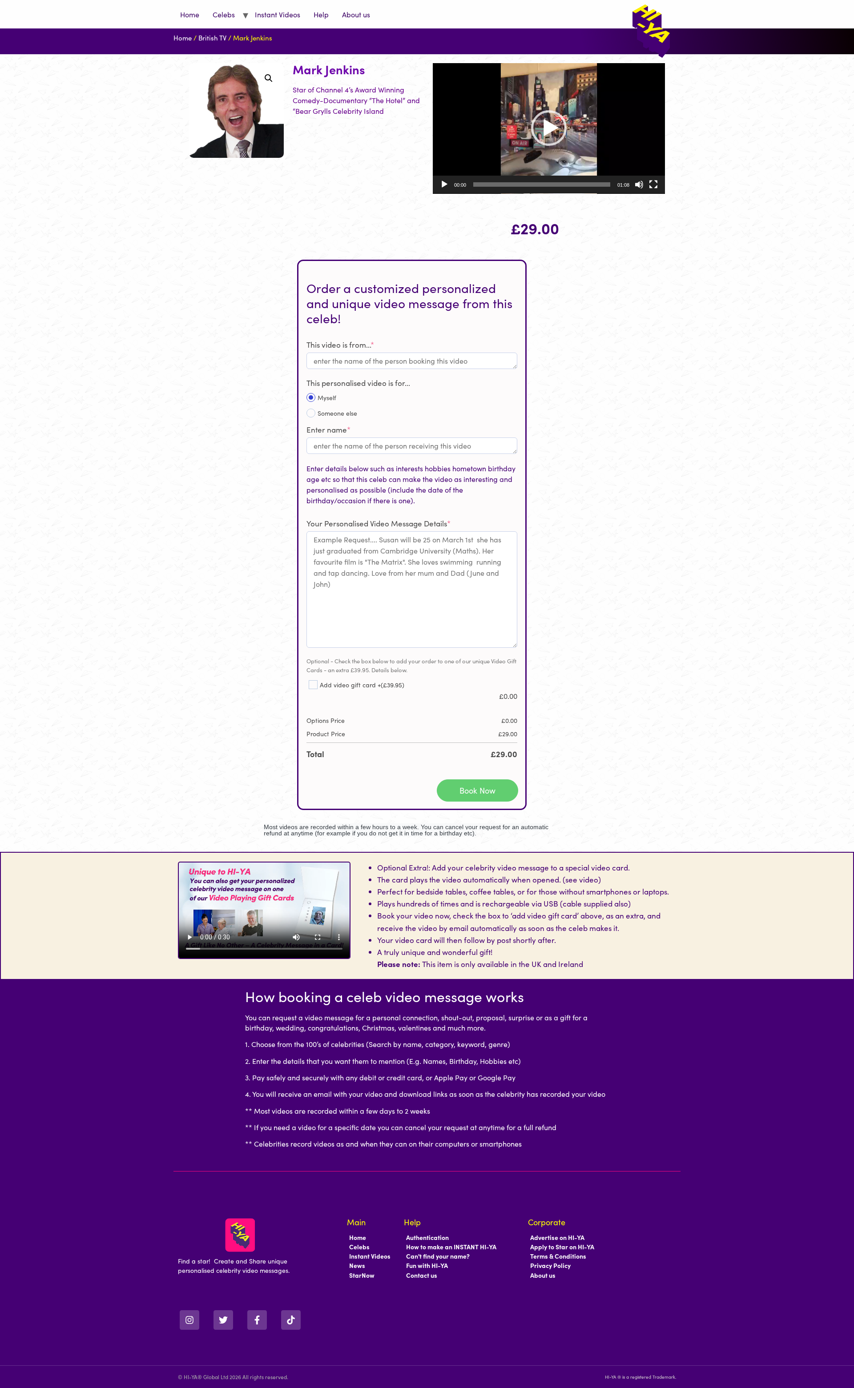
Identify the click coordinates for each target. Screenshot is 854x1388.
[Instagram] (189, 1320)
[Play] (444, 184)
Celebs (224, 14)
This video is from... (340, 344)
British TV (212, 37)
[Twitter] (223, 1320)
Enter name (328, 429)
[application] (549, 128)
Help (321, 14)
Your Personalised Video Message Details (378, 523)
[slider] (541, 184)
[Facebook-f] (257, 1320)
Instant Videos (277, 14)
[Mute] (639, 184)
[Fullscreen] (653, 184)
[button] (269, 78)
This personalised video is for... (358, 382)
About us (356, 14)
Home (189, 14)
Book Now (477, 790)
